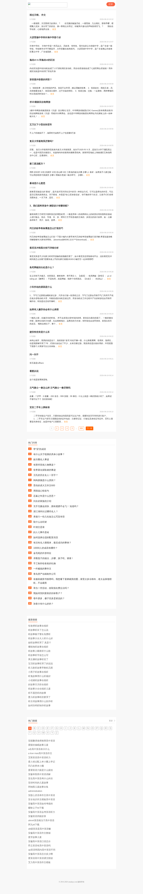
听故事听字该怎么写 (38, 655)
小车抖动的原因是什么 (41, 287)
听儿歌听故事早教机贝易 (40, 668)
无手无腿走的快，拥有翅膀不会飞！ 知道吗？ (56, 506)
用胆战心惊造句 (41, 491)
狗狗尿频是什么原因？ (44, 480)
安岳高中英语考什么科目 (40, 778)
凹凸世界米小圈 (36, 766)
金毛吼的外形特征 (42, 553)
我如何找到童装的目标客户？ (47, 593)
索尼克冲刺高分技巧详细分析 (44, 248)
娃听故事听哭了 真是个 (39, 642)
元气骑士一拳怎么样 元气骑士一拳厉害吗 (50, 388)
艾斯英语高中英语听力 (39, 757)
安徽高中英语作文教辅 (39, 833)
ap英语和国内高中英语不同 (41, 850)
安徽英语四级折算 (37, 816)
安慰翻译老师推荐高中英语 (41, 741)
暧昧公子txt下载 (36, 808)
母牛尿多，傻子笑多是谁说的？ (49, 598)
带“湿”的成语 (39, 449)
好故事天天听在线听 (38, 684)
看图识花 (34, 371)
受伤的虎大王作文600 (44, 485)
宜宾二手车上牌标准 (40, 407)
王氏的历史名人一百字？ (45, 475)
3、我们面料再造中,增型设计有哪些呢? (49, 206)
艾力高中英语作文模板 (39, 862)
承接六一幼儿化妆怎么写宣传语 (49, 516)
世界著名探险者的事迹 (44, 470)
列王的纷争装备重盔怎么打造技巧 (46, 228)
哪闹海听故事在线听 (38, 647)
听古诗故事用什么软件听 (40, 701)
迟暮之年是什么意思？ (44, 496)
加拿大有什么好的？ (43, 604)
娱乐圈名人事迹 (41, 459)
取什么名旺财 (40, 522)
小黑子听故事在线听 (38, 672)
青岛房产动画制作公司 (44, 574)
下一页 (89, 428)
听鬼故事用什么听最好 (39, 676)
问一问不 (34, 354)
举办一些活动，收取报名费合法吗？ (51, 588)
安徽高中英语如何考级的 (40, 803)
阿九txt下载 (33, 824)
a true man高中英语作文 (40, 753)
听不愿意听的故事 (37, 693)
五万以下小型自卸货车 (41, 124)
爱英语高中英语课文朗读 (40, 858)
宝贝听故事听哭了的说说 (40, 663)
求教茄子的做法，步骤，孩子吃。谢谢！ (53, 558)
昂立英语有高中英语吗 (39, 845)
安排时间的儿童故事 (38, 782)
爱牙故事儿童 (35, 837)
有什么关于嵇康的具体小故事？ (49, 454)
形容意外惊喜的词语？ (41, 79)
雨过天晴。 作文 (38, 15)
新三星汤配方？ (37, 163)
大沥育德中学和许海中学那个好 (45, 37)
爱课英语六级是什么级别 (40, 770)
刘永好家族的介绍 (42, 501)
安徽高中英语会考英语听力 (41, 812)
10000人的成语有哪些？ (45, 548)
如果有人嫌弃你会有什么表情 (44, 309)
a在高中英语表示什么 (39, 749)
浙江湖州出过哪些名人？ (45, 511)
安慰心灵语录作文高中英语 (41, 795)
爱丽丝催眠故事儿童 (38, 745)
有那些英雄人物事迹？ (44, 465)
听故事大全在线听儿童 (39, 689)
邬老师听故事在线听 (38, 626)
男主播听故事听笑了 (38, 659)
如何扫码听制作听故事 (39, 705)
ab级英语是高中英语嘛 (39, 829)
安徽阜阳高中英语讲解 (39, 774)
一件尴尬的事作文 (42, 568)
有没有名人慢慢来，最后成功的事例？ (52, 542)
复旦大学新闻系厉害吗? (41, 141)
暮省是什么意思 (37, 183)
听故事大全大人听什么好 (40, 638)
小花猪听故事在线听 (38, 680)
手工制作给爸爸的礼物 (44, 563)
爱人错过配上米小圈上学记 (41, 761)
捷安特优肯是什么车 (40, 332)
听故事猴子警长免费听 (39, 634)
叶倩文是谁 (39, 527)
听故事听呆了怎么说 (38, 630)
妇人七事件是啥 (41, 532)
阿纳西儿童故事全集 (38, 787)
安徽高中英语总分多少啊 (40, 854)
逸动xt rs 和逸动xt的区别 (42, 60)
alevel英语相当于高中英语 (41, 820)
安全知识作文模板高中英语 (41, 799)
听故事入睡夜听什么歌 (39, 651)
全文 (54, 29)
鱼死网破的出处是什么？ (42, 267)
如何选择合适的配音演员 (45, 537)
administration (35, 791)
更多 (111, 721)
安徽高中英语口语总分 (39, 841)
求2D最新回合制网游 (40, 102)
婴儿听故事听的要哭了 (39, 697)
